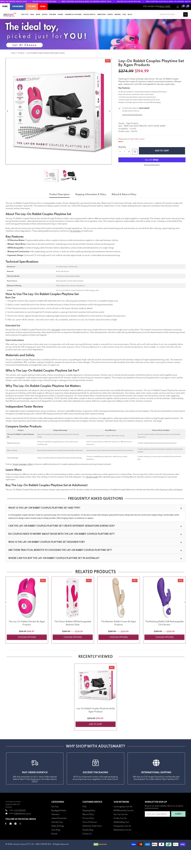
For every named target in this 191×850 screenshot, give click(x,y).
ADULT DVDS (164, 7)
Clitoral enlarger (12, 458)
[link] (135, 151)
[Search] (173, 14)
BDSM (42, 7)
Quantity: (122, 147)
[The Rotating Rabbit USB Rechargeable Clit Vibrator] (164, 598)
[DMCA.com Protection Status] (100, 844)
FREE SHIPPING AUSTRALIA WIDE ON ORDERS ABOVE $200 (87, 1)
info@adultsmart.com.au (22, 813)
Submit (178, 814)
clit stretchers (75, 231)
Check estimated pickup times (132, 115)
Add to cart (162, 151)
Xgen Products (132, 123)
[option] (59, 111)
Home (13, 53)
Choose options (27, 637)
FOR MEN (32, 7)
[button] (7, 111)
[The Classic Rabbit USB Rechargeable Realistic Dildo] (73, 598)
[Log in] (178, 7)
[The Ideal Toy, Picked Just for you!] (95, 34)
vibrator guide (92, 477)
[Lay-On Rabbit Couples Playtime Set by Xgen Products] (95, 685)
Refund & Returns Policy (124, 194)
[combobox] (170, 14)
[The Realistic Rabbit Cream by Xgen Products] (118, 598)
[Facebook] (5, 823)
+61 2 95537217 (20, 810)
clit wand (56, 330)
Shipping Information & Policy (90, 194)
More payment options (152, 165)
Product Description (59, 194)
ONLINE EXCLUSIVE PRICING (44, 1)
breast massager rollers (23, 464)
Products (21, 53)
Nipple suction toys (13, 443)
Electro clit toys (12, 450)
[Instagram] (10, 823)
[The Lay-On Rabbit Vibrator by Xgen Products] (27, 598)
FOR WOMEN (17, 7)
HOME (5, 7)
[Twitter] (20, 823)
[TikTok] (15, 823)
